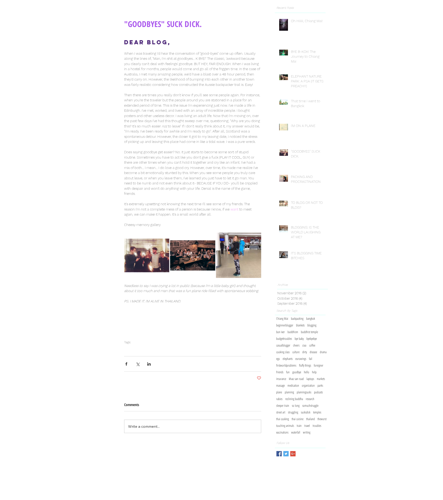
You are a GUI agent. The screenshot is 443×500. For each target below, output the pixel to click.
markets (321, 379)
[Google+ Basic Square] (293, 453)
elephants (288, 359)
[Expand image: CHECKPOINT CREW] (192, 255)
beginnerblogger (284, 325)
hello (306, 372)
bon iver (280, 332)
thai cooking (282, 419)
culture (295, 352)
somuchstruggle (310, 405)
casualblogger (283, 345)
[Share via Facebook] (126, 364)
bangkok (310, 318)
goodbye (128, 348)
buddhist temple (309, 332)
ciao (174, 348)
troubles (317, 426)
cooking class (283, 352)
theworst (321, 419)
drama (323, 352)
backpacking (297, 318)
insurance (281, 379)
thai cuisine (297, 419)
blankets (300, 325)
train (299, 426)
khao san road (296, 379)
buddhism (292, 332)
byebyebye (138, 348)
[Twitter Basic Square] (286, 453)
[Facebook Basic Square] (279, 453)
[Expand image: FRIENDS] (146, 255)
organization (308, 385)
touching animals (285, 426)
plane (279, 392)
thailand (310, 419)
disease (313, 352)
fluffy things (305, 365)
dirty (304, 352)
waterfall (295, 432)
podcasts (318, 392)
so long (159, 348)
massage (280, 385)
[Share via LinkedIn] (149, 364)
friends (279, 372)
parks (320, 385)
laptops (310, 379)
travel (307, 426)
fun (288, 372)
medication (293, 385)
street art (280, 412)
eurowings (300, 359)
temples (317, 412)
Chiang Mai (282, 318)
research (310, 399)
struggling (293, 412)
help (314, 372)
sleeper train (282, 405)
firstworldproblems (286, 365)
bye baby (150, 348)
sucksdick (182, 348)
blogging (311, 325)
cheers (167, 348)
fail (310, 359)
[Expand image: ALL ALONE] (238, 255)
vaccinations (282, 432)
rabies (279, 399)
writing (306, 432)
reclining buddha (294, 399)
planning (289, 392)
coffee (312, 345)
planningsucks (304, 392)
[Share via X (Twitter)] (137, 364)
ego (278, 359)
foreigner (318, 365)
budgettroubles (284, 338)
